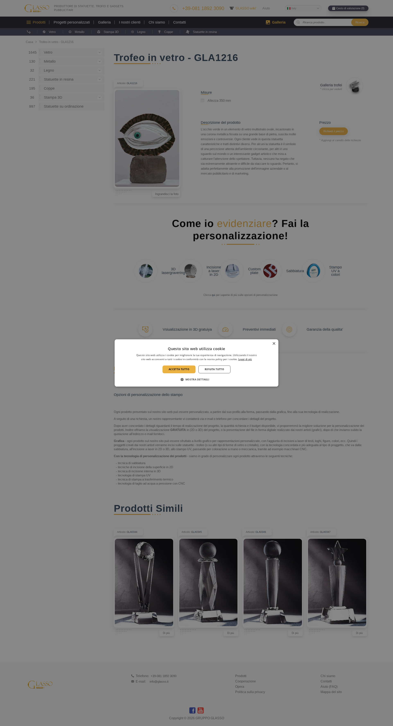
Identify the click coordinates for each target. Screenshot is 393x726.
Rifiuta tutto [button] (214, 369)
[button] (196, 380)
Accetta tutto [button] (179, 369)
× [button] (273, 343)
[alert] (196, 363)
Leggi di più (245, 359)
